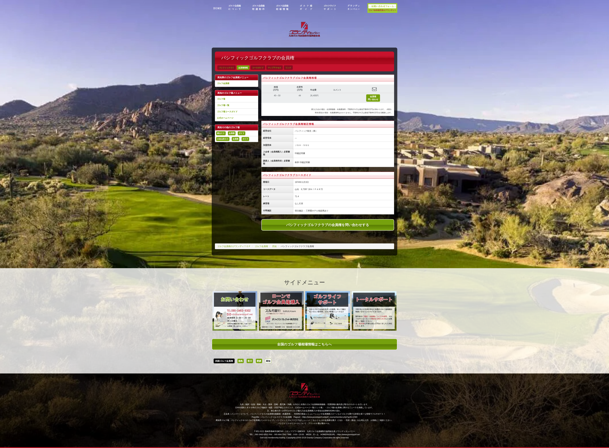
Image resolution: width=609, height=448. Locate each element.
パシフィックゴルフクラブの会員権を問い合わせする (327, 225)
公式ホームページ (225, 118)
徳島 (240, 361)
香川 (250, 361)
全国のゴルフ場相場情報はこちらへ (304, 344)
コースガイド (258, 68)
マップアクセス (274, 68)
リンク (288, 68)
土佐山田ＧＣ (223, 139)
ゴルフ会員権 (223, 83)
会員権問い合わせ (373, 98)
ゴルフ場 (221, 99)
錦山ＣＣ (221, 133)
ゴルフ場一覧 (223, 105)
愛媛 (259, 361)
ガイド (241, 133)
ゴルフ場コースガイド (227, 111)
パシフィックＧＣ (226, 68)
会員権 (232, 133)
